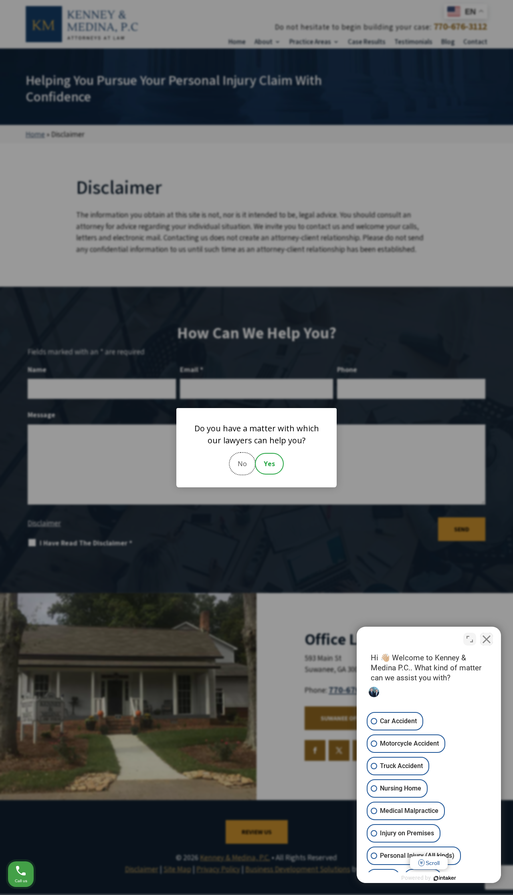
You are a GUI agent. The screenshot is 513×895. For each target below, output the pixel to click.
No (242, 463)
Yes (269, 463)
